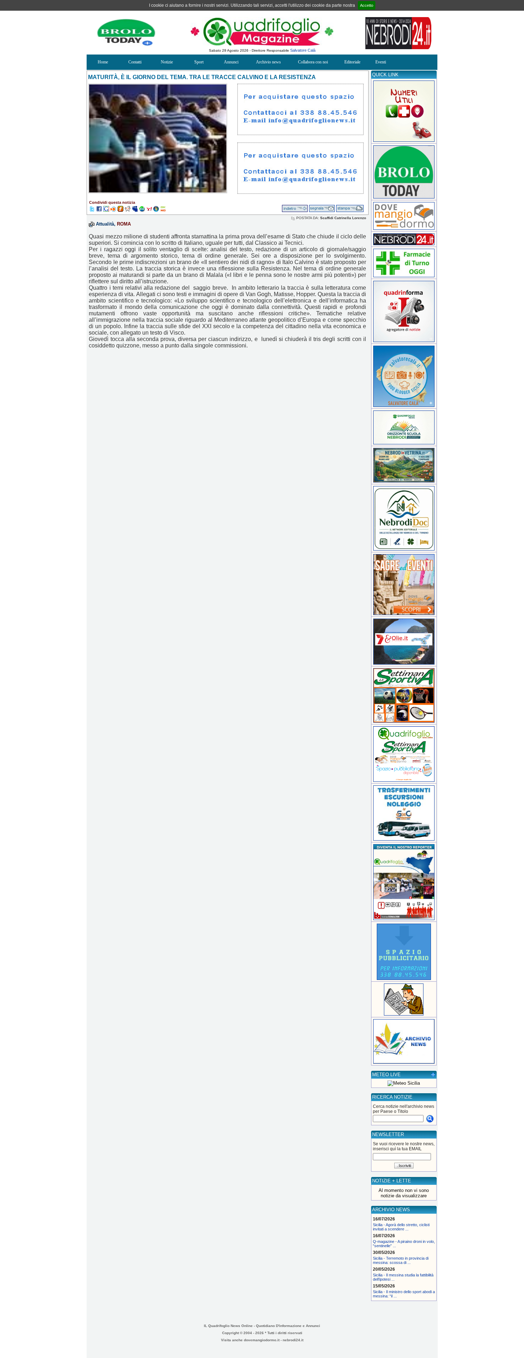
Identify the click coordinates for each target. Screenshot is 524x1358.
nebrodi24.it (293, 1340)
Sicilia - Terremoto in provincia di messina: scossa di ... (400, 1260)
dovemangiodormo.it (261, 1340)
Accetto (366, 5)
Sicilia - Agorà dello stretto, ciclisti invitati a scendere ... (401, 1227)
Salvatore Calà (302, 50)
